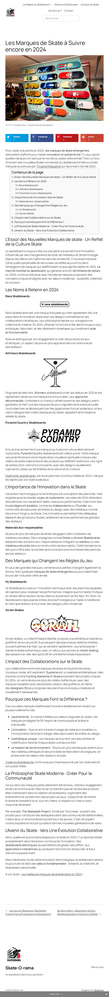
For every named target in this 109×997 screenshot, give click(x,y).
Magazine (48, 166)
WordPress (99, 990)
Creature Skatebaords (19, 762)
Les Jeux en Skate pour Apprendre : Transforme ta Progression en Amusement (28, 912)
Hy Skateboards (27, 209)
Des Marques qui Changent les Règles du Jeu (40, 205)
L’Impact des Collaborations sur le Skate (37, 217)
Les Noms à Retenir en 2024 (30, 181)
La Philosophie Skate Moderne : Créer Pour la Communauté (49, 226)
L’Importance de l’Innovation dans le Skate (38, 197)
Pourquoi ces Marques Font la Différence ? (39, 222)
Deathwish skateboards (20, 476)
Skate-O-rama (19, 968)
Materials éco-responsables (34, 201)
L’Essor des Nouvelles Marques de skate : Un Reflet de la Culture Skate (55, 177)
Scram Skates (27, 213)
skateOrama (20, 124)
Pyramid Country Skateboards (36, 193)
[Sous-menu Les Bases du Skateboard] (51, 4)
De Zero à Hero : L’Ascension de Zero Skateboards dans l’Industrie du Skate (77, 912)
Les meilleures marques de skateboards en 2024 (51, 874)
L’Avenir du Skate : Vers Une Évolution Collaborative (44, 230)
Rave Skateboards (28, 185)
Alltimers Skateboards (31, 189)
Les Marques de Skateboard (40, 124)
